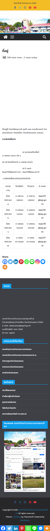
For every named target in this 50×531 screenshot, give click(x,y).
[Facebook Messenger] (42, 261)
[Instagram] (37, 261)
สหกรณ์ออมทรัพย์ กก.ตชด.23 (14, 413)
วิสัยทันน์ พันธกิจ (9, 408)
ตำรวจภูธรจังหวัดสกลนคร (12, 361)
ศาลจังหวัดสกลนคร (10, 372)
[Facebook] (4, 261)
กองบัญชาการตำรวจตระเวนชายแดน (17, 349)
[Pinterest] (21, 261)
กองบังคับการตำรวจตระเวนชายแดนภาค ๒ (19, 355)
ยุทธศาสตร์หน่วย (9, 402)
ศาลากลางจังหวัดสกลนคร (12, 366)
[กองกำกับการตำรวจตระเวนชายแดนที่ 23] (5, 37)
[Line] (32, 261)
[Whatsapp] (26, 261)
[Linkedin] (15, 261)
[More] (4, 267)
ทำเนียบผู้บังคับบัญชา (11, 396)
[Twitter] (10, 261)
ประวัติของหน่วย (8, 390)
